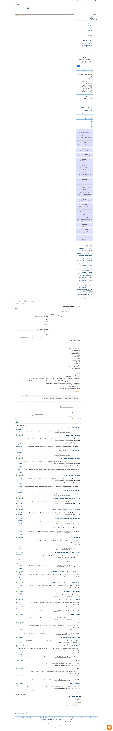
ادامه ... (91, 93)
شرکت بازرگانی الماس (42, 313)
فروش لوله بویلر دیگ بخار (74, 537)
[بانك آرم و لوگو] (88, 110)
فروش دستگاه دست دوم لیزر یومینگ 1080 (70, 458)
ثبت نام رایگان (80, 0)
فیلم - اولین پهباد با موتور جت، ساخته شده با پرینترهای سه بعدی (84, 254)
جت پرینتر (78, 660)
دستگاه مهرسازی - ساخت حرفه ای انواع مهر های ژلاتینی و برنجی (65, 571)
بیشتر (91, 296)
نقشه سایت (19, 717)
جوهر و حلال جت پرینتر (75, 683)
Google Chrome (58, 719)
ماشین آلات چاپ (89, 38)
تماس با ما (51, 717)
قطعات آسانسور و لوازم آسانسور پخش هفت (70, 637)
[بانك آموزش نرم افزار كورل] (86, 118)
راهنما (94, 16)
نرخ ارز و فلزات (41, 717)
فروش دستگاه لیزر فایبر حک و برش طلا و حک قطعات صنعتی (66, 509)
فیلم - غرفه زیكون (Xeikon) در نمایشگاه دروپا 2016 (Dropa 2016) (85, 279)
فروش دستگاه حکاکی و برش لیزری (72, 427)
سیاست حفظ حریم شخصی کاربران (69, 717)
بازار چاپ (31, 301)
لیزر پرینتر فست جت (75, 668)
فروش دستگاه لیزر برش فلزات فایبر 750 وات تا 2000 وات (67, 518)
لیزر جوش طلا (77, 622)
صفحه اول (95, 12)
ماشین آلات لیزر (89, 37)
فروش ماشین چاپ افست (56, 395)
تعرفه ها (94, 14)
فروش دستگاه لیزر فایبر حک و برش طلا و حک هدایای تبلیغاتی (66, 527)
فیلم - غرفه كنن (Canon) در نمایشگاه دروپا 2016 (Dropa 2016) (84, 290)
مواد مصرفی (89, 30)
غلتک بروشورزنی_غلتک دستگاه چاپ (72, 645)
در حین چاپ (90, 25)
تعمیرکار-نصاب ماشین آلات (86, 43)
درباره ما (56, 717)
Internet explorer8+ (50, 719)
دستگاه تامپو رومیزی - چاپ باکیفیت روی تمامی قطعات (68, 561)
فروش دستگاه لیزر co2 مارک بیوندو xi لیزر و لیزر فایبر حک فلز (66, 498)
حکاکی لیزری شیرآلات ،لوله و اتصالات (72, 591)
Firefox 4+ (44, 719)
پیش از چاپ (90, 23)
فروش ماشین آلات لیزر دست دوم (72, 442)
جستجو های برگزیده (27, 717)
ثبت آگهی (95, 19)
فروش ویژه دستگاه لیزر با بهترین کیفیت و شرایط (69, 599)
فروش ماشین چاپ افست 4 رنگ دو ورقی (52, 398)
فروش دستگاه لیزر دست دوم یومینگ (72, 482)
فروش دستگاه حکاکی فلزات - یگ (73, 475)
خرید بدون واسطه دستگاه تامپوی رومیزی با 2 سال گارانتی (67, 552)
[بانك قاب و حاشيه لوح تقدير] (86, 107)
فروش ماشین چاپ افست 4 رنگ (28, 395)
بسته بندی (90, 28)
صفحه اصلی (40, 301)
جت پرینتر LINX (76, 652)
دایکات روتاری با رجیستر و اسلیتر (73, 544)
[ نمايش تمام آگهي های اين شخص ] (57, 316)
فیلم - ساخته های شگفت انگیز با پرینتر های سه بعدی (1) (84, 259)
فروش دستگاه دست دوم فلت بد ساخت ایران (70, 490)
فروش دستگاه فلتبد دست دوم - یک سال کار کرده (69, 450)
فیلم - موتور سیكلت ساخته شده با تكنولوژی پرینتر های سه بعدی (85, 249)
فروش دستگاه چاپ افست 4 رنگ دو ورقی (71, 398)
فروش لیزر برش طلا (75, 614)
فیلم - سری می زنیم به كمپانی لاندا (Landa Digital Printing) (85, 264)
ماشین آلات (90, 35)
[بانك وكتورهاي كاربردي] (87, 115)
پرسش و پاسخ (34, 717)
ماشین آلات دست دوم (87, 41)
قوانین (59, 717)
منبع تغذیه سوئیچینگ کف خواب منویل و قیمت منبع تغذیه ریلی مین (65, 582)
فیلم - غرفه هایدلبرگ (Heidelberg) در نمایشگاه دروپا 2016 (84, 285)
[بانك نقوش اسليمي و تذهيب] (86, 113)
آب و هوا (47, 717)
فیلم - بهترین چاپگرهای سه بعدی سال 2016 (84, 295)
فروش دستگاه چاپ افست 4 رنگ (43, 395)
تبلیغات (90, 32)
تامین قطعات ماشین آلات (87, 45)
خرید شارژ (95, 21)
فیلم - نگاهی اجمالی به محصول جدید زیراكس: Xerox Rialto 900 (85, 269)
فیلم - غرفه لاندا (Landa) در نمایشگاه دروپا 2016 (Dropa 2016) (84, 274)
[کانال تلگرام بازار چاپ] (87, 78)
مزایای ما (94, 17)
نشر (91, 48)
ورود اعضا (85, 0)
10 (22, 713)
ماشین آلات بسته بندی (87, 40)
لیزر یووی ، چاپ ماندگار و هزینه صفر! (72, 629)
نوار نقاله (78, 675)
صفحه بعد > (25, 713)
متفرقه (91, 50)
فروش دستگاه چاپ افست (68, 395)
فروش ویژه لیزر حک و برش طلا (73, 606)
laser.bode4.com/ (78, 704)
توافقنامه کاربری (80, 717)
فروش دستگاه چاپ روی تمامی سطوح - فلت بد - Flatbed (67, 465)
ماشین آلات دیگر (89, 46)
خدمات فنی (90, 33)
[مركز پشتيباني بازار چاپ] (86, 68)
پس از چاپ (90, 27)
